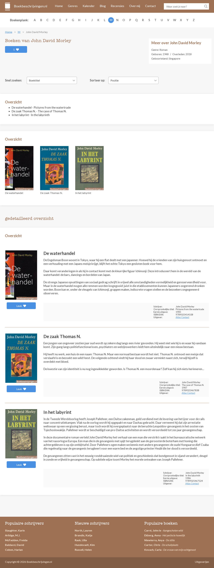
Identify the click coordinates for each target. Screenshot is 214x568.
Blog (103, 6)
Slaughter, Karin (15, 530)
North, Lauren (83, 530)
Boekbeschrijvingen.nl (30, 6)
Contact (150, 6)
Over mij (134, 6)
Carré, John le (152, 530)
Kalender (89, 6)
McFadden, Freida (16, 540)
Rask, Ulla (81, 540)
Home (59, 6)
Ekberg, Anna (152, 535)
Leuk (19, 305)
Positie (115, 80)
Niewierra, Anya (154, 540)
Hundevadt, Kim (85, 544)
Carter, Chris (152, 544)
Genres (73, 6)
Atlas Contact (182, 317)
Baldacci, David (14, 544)
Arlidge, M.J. (12, 535)
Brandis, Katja (83, 535)
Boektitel (34, 80)
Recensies (117, 6)
